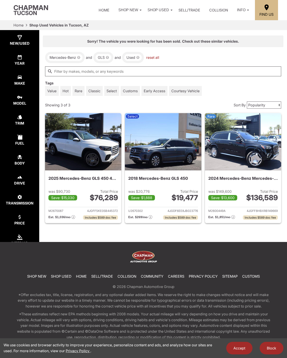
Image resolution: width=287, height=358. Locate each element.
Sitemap (230, 276)
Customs (251, 276)
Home (104, 10)
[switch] (52, 91)
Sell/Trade (189, 10)
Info (241, 10)
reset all (152, 57)
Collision (218, 10)
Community (152, 276)
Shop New (128, 10)
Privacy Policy (203, 276)
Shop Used (158, 10)
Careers (176, 276)
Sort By (240, 105)
